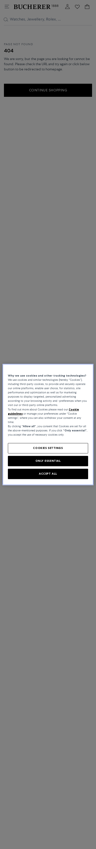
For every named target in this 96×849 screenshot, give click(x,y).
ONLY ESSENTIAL (48, 461)
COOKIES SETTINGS (48, 448)
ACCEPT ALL (48, 473)
